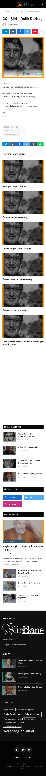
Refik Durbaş (13, 24)
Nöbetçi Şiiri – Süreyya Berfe (30, 474)
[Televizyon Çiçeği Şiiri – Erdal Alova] (9, 663)
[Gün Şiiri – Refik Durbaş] (23, 57)
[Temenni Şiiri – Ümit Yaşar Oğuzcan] (9, 598)
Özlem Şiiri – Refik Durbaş (14, 217)
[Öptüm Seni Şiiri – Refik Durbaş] (23, 264)
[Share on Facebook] (20, 31)
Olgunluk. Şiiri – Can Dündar (30, 687)
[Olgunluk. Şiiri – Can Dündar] (9, 690)
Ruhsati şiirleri (29, 719)
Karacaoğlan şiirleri (19, 731)
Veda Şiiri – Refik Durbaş (14, 186)
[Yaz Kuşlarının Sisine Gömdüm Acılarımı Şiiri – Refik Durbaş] (23, 326)
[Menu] (4, 4)
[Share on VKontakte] (13, 31)
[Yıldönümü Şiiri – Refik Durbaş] (23, 233)
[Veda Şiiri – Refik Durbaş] (23, 171)
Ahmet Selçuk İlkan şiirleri (12, 726)
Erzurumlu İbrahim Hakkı (14, 541)
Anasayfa (18, 758)
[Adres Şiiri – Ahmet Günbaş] (9, 450)
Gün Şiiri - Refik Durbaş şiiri (14, 131)
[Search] (42, 4)
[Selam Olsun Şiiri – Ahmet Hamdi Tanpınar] (9, 463)
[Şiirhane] (24, 4)
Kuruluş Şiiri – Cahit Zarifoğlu (30, 674)
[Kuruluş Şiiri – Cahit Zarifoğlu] (9, 677)
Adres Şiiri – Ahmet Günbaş (29, 447)
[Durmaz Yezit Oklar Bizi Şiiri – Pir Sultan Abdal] (9, 573)
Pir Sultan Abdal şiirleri (25, 710)
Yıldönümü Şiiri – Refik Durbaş (16, 248)
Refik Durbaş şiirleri (11, 135)
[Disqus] (23, 384)
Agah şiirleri (9, 709)
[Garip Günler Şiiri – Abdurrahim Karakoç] (9, 437)
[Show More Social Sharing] (41, 31)
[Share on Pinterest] (35, 31)
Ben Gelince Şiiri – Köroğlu (29, 583)
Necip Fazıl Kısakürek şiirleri (13, 719)
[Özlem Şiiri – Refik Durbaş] (23, 202)
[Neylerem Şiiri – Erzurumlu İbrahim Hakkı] (23, 531)
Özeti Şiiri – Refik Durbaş (14, 311)
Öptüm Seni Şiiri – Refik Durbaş (17, 280)
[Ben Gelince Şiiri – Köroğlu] (9, 586)
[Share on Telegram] (5, 31)
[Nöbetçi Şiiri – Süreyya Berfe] (9, 477)
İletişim (28, 758)
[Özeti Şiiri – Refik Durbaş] (23, 295)
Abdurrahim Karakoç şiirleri (14, 723)
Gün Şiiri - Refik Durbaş (12, 127)
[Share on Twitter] (27, 31)
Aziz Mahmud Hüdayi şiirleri (22, 714)
